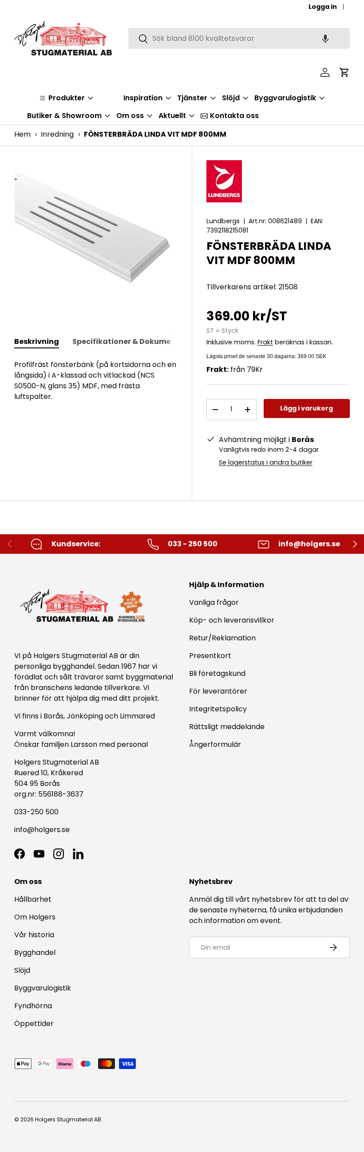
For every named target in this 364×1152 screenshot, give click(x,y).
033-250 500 (36, 812)
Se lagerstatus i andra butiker (266, 462)
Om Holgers (34, 917)
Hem (22, 134)
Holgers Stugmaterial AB (68, 1119)
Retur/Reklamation (222, 638)
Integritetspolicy (218, 709)
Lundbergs (223, 221)
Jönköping (86, 716)
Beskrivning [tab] (36, 341)
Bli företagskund (217, 673)
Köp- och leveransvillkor (231, 620)
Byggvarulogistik (42, 988)
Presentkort (210, 656)
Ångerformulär (215, 744)
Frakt (265, 342)
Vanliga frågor (214, 602)
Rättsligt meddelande (227, 727)
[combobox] (239, 38)
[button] (325, 38)
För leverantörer (218, 691)
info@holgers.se (42, 830)
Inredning (57, 134)
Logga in (323, 6)
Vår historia (34, 935)
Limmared (137, 716)
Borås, (54, 716)
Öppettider (34, 1023)
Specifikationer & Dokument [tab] (125, 341)
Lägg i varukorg (306, 408)
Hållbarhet (32, 899)
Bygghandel (34, 952)
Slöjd (22, 970)
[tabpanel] (96, 380)
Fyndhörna (33, 1006)
